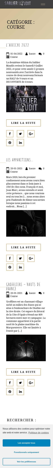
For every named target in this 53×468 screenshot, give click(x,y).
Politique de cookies (38, 432)
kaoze (32, 53)
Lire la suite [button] (23, 123)
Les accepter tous (26, 443)
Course (14, 57)
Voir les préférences (26, 461)
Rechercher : (21, 420)
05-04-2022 (16, 53)
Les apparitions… (20, 159)
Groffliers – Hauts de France (23, 286)
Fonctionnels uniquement (26, 452)
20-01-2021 (16, 168)
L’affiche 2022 (17, 45)
